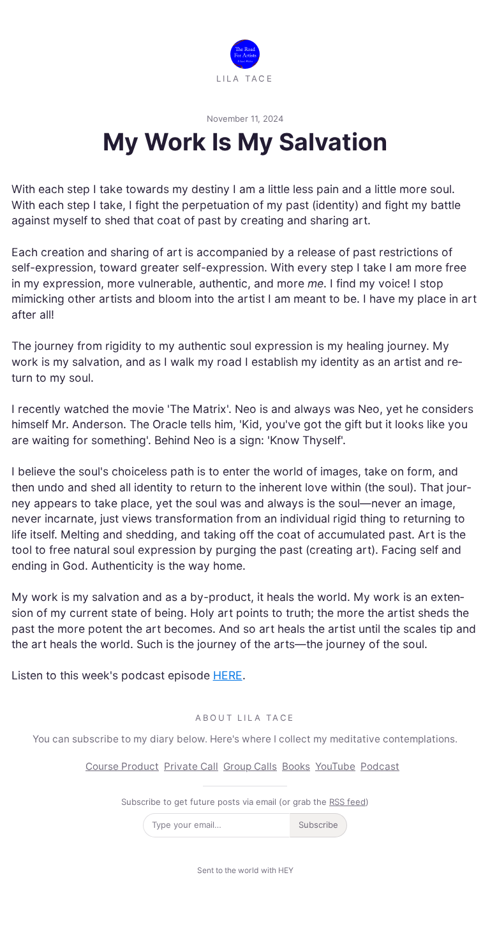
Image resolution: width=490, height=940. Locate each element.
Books (296, 766)
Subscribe (318, 825)
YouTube (335, 766)
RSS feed (347, 802)
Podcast (379, 766)
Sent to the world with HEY (245, 870)
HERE (227, 675)
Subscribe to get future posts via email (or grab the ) (245, 802)
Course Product (122, 766)
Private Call (191, 766)
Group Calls (250, 766)
